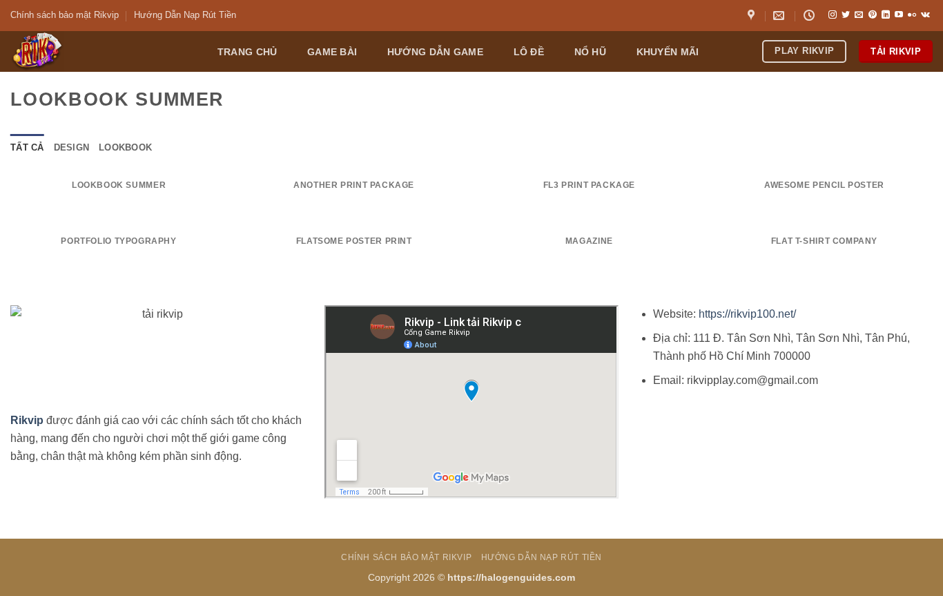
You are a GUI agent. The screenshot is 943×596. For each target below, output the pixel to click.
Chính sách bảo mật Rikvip (64, 15)
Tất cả (27, 147)
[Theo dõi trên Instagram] (832, 15)
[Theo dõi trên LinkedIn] (886, 15)
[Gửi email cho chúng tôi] (859, 15)
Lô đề (529, 51)
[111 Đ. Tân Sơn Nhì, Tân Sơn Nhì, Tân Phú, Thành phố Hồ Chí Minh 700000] (753, 16)
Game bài (332, 51)
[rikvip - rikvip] (99, 51)
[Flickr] (912, 15)
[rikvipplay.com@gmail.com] (780, 16)
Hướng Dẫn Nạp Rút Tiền (185, 15)
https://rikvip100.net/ (747, 314)
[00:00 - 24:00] (811, 16)
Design (72, 147)
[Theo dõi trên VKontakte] (925, 15)
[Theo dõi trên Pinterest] (872, 15)
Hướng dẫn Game (435, 51)
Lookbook (125, 147)
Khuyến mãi (667, 51)
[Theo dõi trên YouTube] (899, 15)
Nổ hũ (590, 51)
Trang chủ (247, 51)
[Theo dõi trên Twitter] (846, 15)
